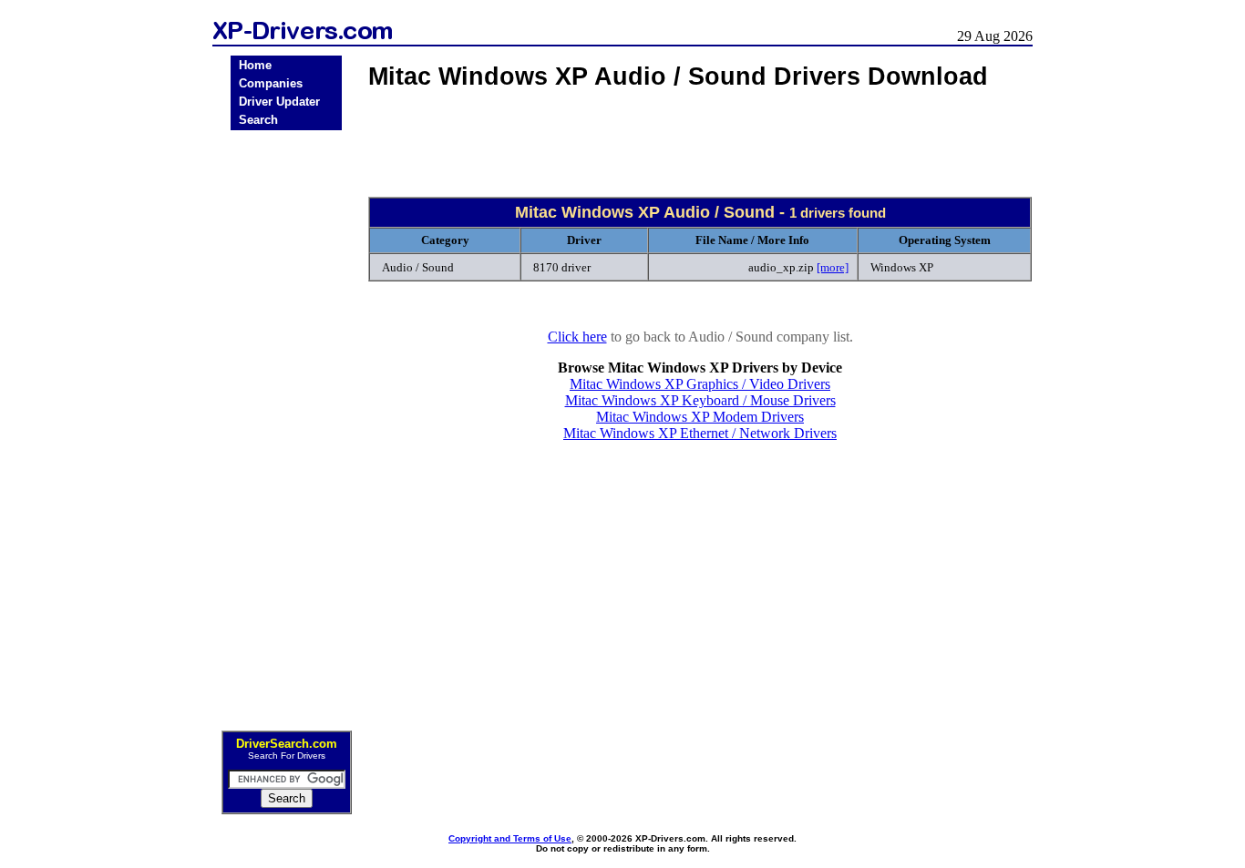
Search (258, 120)
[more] (833, 267)
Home (255, 65)
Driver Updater (279, 101)
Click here (577, 336)
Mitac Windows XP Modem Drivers (700, 416)
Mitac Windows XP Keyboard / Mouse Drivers (700, 400)
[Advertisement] (286, 424)
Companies (271, 83)
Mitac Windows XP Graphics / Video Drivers (700, 384)
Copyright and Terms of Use (509, 838)
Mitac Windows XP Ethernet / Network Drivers (700, 433)
